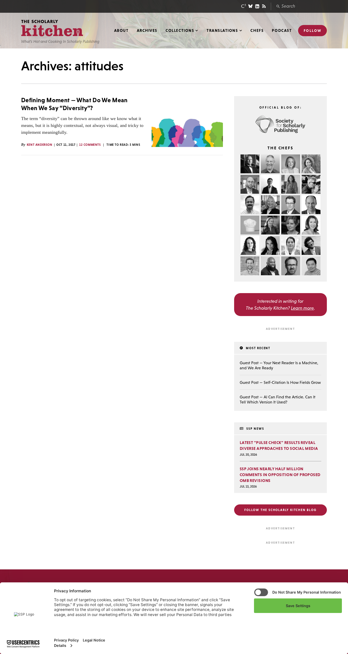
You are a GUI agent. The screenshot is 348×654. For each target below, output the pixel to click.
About (121, 30)
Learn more (302, 308)
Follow (312, 31)
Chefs (257, 30)
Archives (147, 30)
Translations (222, 30)
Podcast (282, 30)
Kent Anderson (39, 145)
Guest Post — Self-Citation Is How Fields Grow (280, 382)
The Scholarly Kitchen (52, 28)
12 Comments (90, 145)
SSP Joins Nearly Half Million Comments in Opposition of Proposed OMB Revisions (280, 474)
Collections (180, 30)
